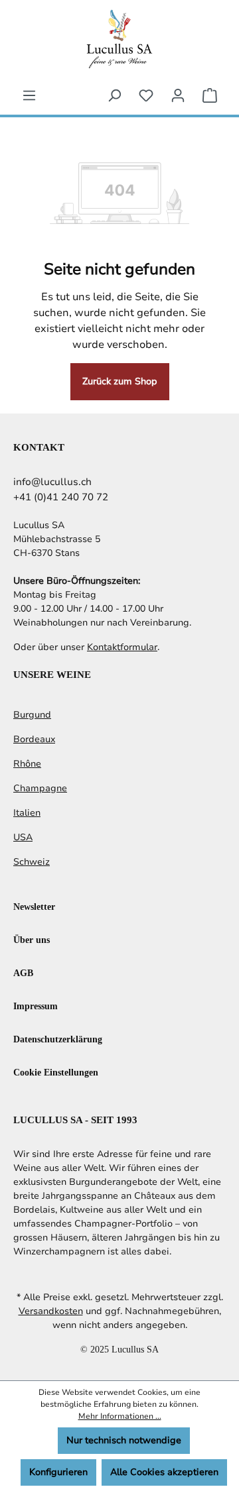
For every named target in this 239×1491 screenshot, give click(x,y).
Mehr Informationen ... (119, 1416)
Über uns (31, 939)
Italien (26, 812)
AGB (23, 972)
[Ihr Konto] (178, 95)
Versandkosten (51, 1311)
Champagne (40, 788)
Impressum (35, 1005)
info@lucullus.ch (52, 481)
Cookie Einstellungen (55, 1071)
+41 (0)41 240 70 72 (60, 497)
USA (23, 837)
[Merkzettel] (146, 95)
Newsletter (34, 906)
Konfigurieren (58, 1472)
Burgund (32, 714)
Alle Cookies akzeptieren (164, 1472)
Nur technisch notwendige (123, 1440)
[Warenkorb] (210, 95)
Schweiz (31, 862)
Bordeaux (34, 739)
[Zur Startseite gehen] (119, 38)
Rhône (27, 763)
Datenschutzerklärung (57, 1038)
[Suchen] (114, 95)
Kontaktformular (122, 647)
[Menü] (29, 95)
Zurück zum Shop (119, 381)
